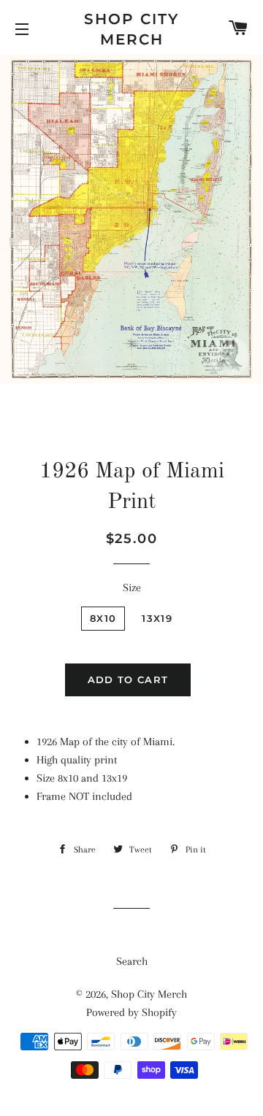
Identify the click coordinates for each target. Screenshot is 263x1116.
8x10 (103, 618)
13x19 (157, 618)
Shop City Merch (131, 29)
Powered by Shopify (131, 1012)
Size (132, 587)
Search (132, 961)
